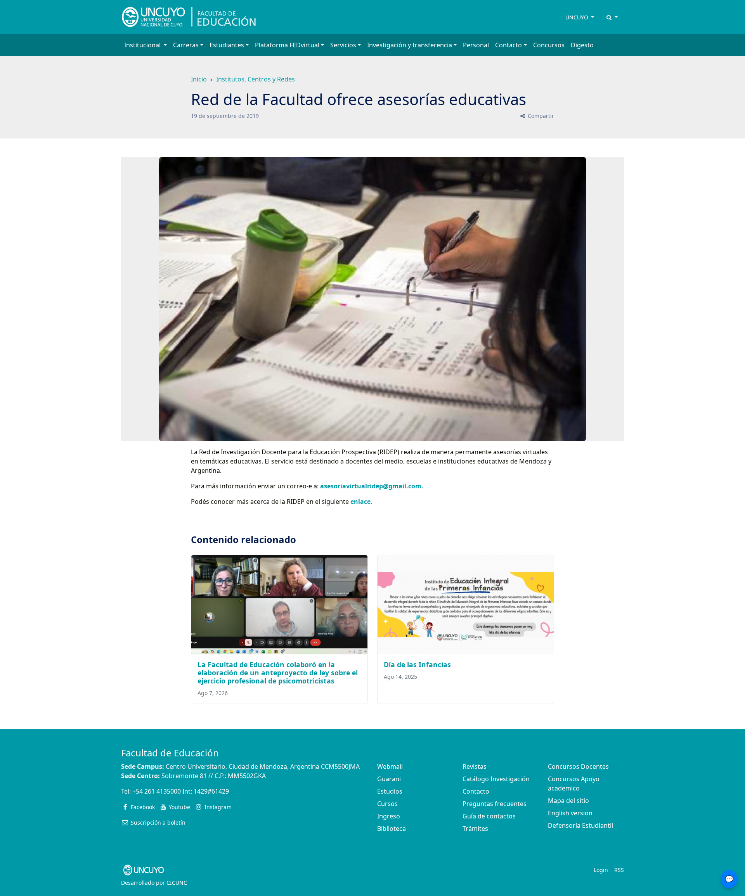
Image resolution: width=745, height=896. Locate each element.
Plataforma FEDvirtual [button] (287, 45)
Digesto (582, 45)
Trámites (475, 828)
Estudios (389, 791)
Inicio (199, 79)
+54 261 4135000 (156, 791)
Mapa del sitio (568, 800)
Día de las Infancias (417, 664)
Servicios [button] (343, 45)
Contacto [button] (508, 45)
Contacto (476, 791)
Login (601, 870)
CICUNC (176, 882)
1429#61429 (211, 791)
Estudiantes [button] (227, 45)
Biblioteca (391, 828)
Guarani (389, 779)
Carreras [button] (186, 45)
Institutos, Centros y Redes (255, 79)
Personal (476, 45)
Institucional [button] (143, 45)
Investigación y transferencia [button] (409, 45)
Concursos (549, 45)
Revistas (475, 766)
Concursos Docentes (578, 766)
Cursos (387, 803)
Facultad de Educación (170, 752)
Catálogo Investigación (496, 779)
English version (570, 813)
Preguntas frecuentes (495, 803)
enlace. (360, 501)
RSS (619, 870)
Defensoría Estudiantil (580, 825)
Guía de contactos (489, 816)
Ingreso (388, 816)
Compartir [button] (540, 115)
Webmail (390, 766)
